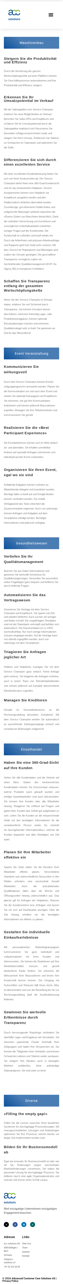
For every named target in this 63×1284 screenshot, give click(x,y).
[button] (51, 15)
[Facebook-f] (15, 1224)
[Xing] (32, 1224)
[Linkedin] (23, 1224)
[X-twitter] (6, 1224)
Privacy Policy (10, 1280)
